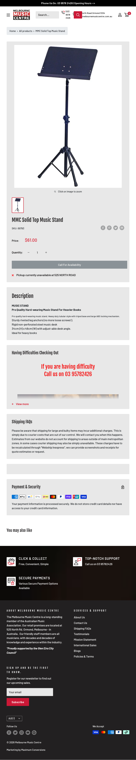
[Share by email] (122, 228)
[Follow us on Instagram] (21, 732)
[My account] (120, 15)
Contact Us (80, 622)
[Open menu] (8, 15)
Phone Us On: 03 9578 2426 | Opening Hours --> (68, 3)
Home (12, 30)
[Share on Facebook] (103, 228)
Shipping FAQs (82, 628)
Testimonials (81, 634)
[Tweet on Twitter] (115, 228)
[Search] (78, 15)
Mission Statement (85, 639)
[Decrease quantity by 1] (28, 252)
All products (25, 30)
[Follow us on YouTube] (28, 732)
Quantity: (17, 252)
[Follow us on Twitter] (15, 732)
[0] (127, 15)
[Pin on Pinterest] (109, 228)
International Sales (85, 645)
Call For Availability (69, 264)
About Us (79, 617)
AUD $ (11, 718)
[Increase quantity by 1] (46, 252)
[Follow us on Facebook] (9, 732)
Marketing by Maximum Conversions (26, 749)
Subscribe (18, 702)
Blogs (77, 650)
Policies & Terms (84, 656)
